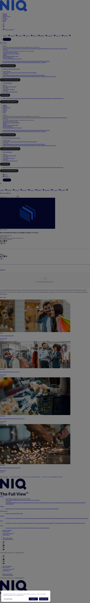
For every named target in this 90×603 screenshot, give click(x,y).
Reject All (33, 598)
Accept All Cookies (43, 598)
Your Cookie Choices (8, 598)
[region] (25, 596)
